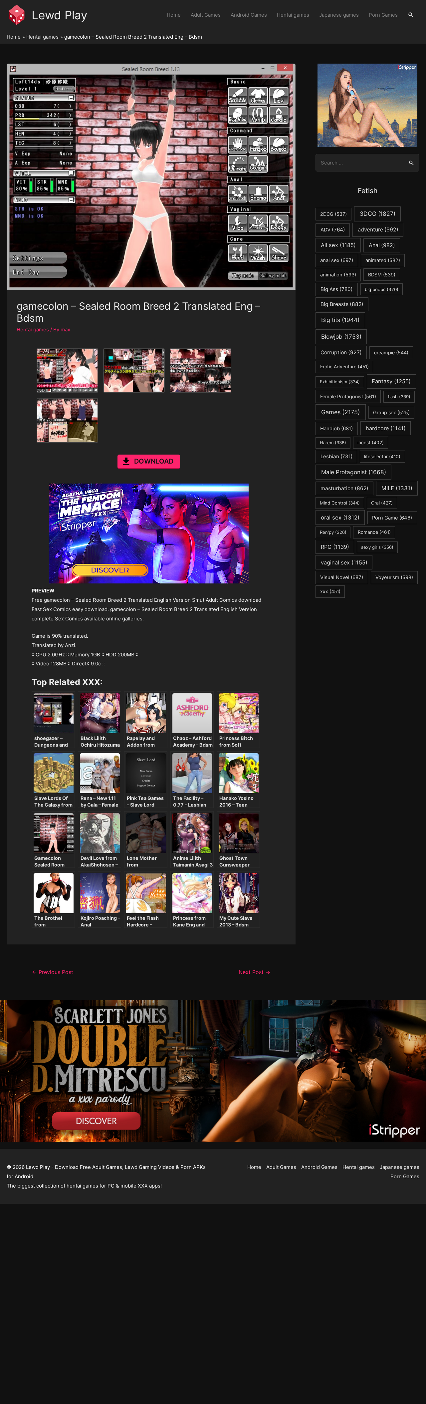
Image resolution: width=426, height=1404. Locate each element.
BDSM (381, 274)
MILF (396, 488)
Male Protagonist (353, 472)
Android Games (249, 15)
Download (153, 461)
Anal (382, 245)
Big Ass (336, 289)
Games (340, 412)
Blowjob (341, 336)
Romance (374, 532)
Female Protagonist (348, 396)
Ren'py (333, 532)
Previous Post (52, 972)
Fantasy (391, 381)
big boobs (381, 289)
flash (399, 396)
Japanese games (339, 15)
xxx (330, 591)
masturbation (344, 488)
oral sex (340, 517)
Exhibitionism (340, 381)
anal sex (336, 260)
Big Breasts (341, 304)
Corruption (341, 352)
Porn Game (392, 518)
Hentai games (293, 15)
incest (370, 442)
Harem (333, 442)
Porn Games (383, 15)
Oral (382, 503)
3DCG (377, 213)
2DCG (333, 214)
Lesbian (336, 456)
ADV (332, 229)
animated (382, 260)
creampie (391, 352)
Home (174, 15)
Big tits (340, 319)
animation (338, 275)
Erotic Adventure (344, 366)
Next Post (254, 972)
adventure (378, 229)
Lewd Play (59, 15)
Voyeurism (394, 577)
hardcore (386, 428)
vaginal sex (344, 562)
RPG (335, 546)
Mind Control (340, 503)
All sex (338, 245)
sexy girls (377, 547)
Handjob (336, 429)
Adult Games (206, 15)
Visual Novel (341, 577)
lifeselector (382, 456)
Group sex (391, 412)
